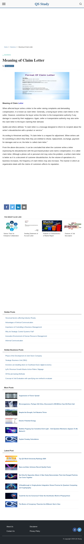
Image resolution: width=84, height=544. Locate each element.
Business (7, 55)
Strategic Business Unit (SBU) (16, 360)
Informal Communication (14, 341)
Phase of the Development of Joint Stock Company (23, 356)
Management (9, 66)
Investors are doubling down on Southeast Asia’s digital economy (28, 365)
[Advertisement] (42, 26)
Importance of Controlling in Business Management (23, 327)
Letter (20, 103)
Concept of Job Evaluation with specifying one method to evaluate (28, 378)
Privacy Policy (35, 531)
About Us (10, 527)
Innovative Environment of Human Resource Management (26, 336)
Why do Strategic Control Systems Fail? (19, 331)
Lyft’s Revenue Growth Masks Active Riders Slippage (24, 369)
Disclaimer (33, 527)
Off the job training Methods (15, 374)
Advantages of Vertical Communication (19, 322)
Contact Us (11, 531)
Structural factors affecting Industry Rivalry (20, 318)
